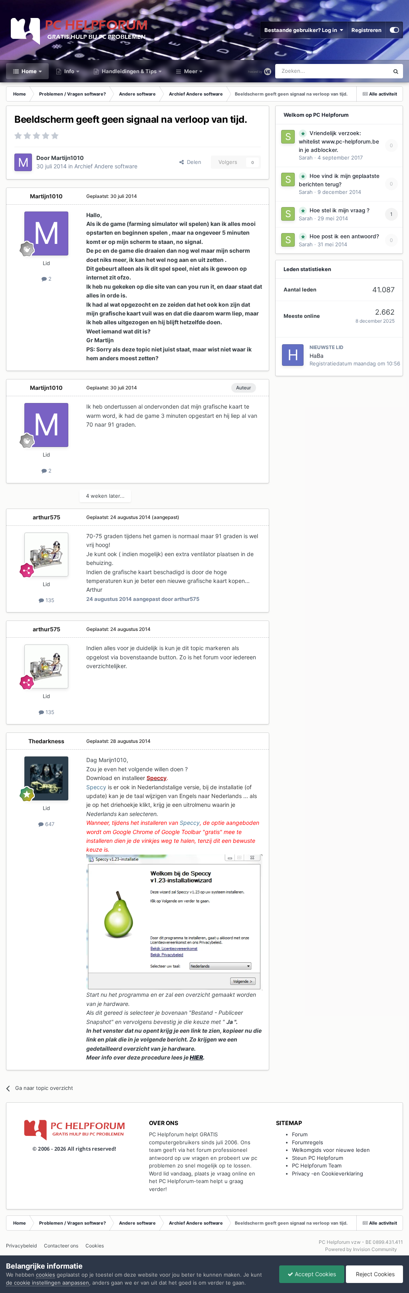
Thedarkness (46, 741)
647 (49, 824)
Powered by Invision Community (361, 1249)
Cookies (94, 1246)
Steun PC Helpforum (317, 1158)
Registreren (366, 30)
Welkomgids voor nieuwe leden (331, 1150)
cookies (45, 1274)
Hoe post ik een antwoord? (344, 236)
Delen (192, 162)
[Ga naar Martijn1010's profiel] (23, 162)
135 (49, 600)
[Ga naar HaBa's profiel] (293, 355)
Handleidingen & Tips (129, 71)
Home (28, 71)
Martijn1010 (67, 157)
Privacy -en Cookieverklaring (327, 1173)
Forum (300, 1134)
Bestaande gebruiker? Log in (302, 30)
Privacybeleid (21, 1246)
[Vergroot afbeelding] (174, 921)
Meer (191, 71)
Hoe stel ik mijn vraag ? (339, 210)
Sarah (306, 157)
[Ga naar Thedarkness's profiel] (46, 778)
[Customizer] (394, 30)
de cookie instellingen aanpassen (47, 1282)
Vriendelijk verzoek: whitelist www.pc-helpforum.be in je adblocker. (339, 141)
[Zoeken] (396, 71)
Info (68, 71)
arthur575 (46, 517)
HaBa (317, 355)
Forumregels (307, 1142)
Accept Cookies (314, 1274)
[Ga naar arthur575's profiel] (46, 555)
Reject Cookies (374, 1274)
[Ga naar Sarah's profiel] (288, 137)
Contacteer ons (61, 1246)
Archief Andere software (105, 166)
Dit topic (368, 71)
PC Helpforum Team (316, 1165)
